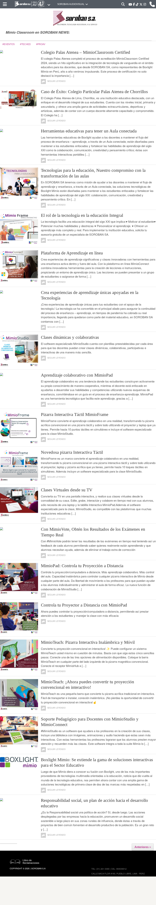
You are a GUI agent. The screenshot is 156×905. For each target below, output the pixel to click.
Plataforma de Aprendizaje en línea (72, 253)
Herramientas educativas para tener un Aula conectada (89, 131)
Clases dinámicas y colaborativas (70, 337)
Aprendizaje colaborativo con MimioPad (77, 375)
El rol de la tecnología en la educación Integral (82, 215)
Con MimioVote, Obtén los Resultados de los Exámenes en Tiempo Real (93, 532)
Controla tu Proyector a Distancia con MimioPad (84, 605)
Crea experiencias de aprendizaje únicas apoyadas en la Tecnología (89, 295)
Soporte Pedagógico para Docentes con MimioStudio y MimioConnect (89, 722)
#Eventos (8, 44)
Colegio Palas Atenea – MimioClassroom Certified (85, 52)
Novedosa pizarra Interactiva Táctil (72, 452)
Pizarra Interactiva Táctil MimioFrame (74, 414)
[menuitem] (5, 4)
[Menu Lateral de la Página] (5, 4)
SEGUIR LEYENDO (56, 81)
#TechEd (25, 44)
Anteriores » (143, 847)
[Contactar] (152, 4)
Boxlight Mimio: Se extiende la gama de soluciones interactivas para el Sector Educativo (97, 762)
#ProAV (40, 44)
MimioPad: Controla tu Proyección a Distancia (82, 565)
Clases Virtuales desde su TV (66, 490)
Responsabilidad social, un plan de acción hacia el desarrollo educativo (94, 803)
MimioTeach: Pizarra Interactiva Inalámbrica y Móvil (88, 642)
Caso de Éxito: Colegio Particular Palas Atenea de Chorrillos (94, 91)
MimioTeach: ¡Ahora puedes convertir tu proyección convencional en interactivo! (87, 684)
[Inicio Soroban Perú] (32, 4)
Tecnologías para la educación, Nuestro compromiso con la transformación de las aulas (93, 173)
